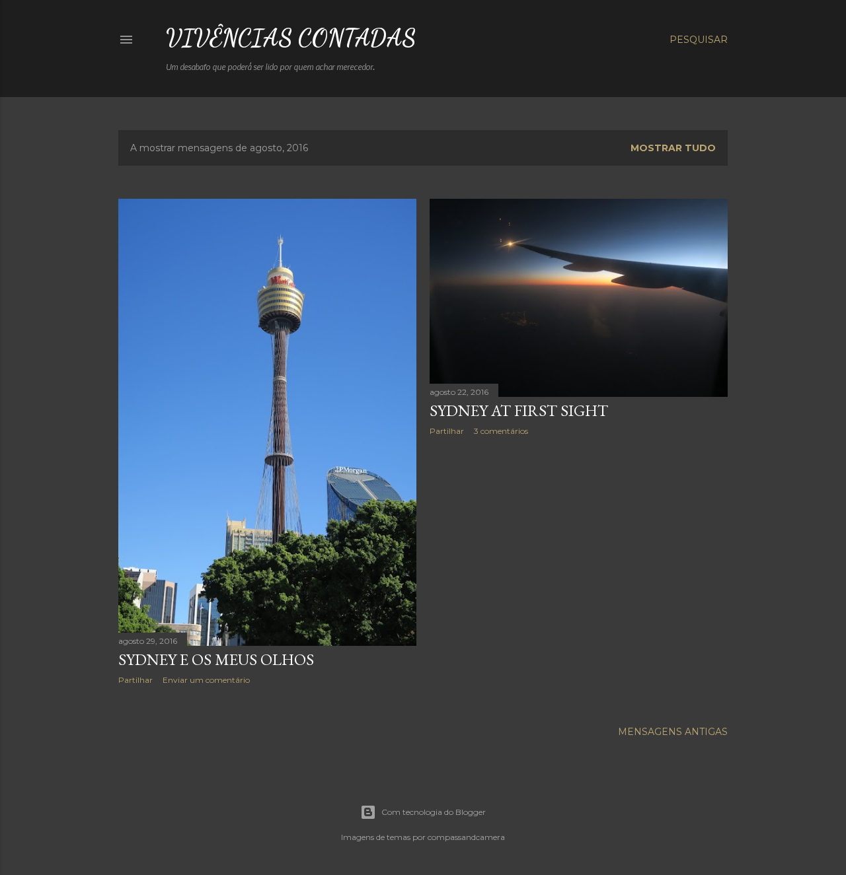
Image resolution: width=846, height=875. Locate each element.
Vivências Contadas (291, 38)
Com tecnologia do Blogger (433, 812)
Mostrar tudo (673, 148)
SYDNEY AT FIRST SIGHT (519, 410)
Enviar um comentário (206, 680)
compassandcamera (466, 837)
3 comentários (501, 431)
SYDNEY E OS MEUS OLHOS (216, 659)
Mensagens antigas (673, 732)
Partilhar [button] (135, 680)
